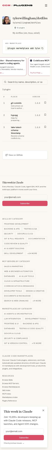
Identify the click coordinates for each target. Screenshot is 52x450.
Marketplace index (9, 397)
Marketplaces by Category (17, 309)
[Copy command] (42, 48)
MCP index (6, 394)
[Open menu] (46, 5)
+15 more (36, 343)
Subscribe (24, 203)
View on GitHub (16, 155)
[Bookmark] (45, 102)
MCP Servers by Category (16, 261)
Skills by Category (12, 219)
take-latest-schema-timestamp (16, 130)
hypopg (14, 115)
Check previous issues (14, 443)
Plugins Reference (9, 401)
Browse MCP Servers (10, 383)
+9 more (37, 301)
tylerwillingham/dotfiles (26, 22)
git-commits (16, 103)
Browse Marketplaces (11, 387)
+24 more (32, 253)
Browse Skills (7, 380)
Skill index (6, 390)
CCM (6, 5)
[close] (43, 410)
